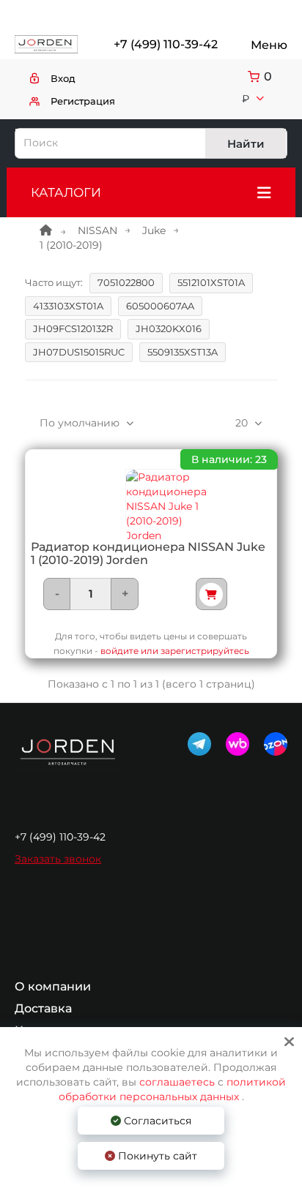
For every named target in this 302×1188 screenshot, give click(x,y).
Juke (154, 230)
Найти (246, 144)
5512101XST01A (211, 282)
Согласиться (156, 1120)
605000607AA (160, 306)
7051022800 (126, 282)
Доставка (43, 1008)
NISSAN (97, 230)
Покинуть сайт (156, 1155)
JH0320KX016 (169, 328)
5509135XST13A (182, 352)
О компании (53, 986)
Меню (269, 45)
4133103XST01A (68, 306)
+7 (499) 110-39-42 (165, 44)
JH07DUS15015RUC (79, 352)
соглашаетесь (178, 1082)
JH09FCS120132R (73, 328)
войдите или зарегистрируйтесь (174, 650)
